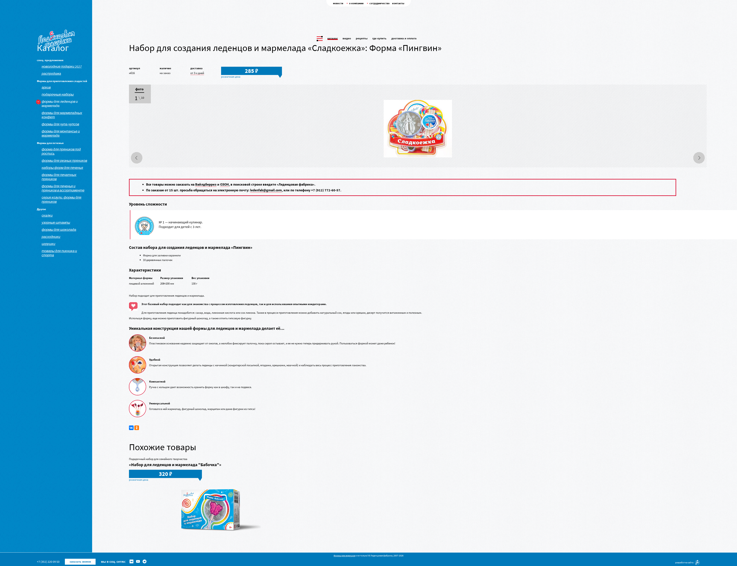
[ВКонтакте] (131, 427)
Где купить (379, 38)
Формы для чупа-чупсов (60, 124)
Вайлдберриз (205, 184)
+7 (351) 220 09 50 (48, 562)
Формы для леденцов (344, 555)
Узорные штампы (56, 222)
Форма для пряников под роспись (61, 151)
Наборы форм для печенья (62, 168)
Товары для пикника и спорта (59, 253)
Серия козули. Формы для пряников (61, 199)
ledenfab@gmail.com (266, 190)
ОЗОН (224, 184)
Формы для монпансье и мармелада (61, 133)
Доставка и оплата (403, 38)
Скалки (47, 215)
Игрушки (48, 244)
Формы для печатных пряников (59, 177)
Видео (347, 38)
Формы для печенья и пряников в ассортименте (63, 188)
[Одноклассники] (136, 427)
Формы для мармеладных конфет (62, 115)
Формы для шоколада (59, 230)
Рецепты (362, 38)
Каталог (332, 38)
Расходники (51, 237)
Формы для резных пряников (64, 161)
